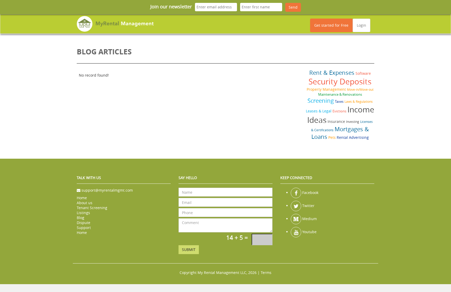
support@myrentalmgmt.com (107, 190)
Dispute (83, 222)
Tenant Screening (92, 207)
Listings (83, 212)
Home (82, 197)
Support (84, 227)
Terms (266, 272)
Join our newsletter (171, 6)
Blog (80, 217)
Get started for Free (331, 25)
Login (361, 25)
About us (84, 202)
